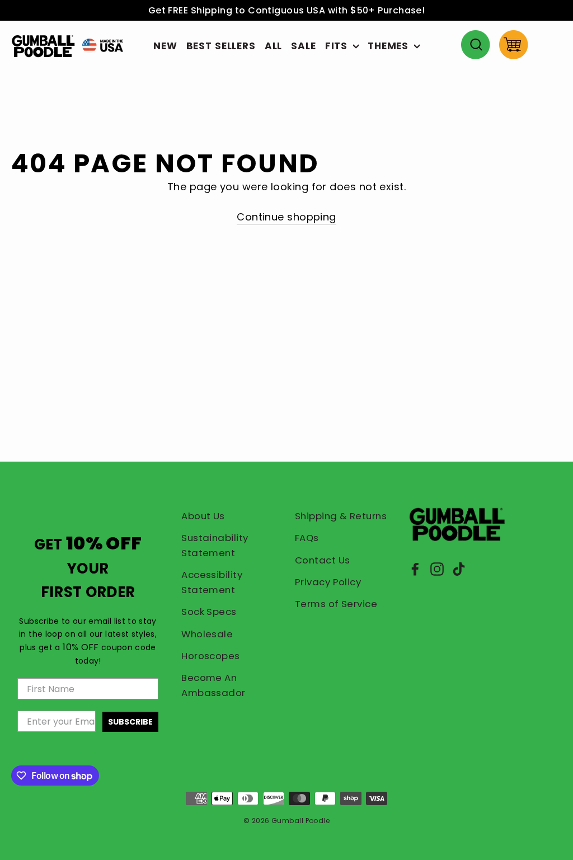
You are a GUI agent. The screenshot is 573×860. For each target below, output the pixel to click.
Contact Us (322, 560)
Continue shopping (286, 217)
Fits (337, 46)
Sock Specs (209, 611)
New (165, 46)
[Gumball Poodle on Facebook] (415, 569)
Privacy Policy (328, 582)
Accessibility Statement (211, 582)
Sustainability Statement (214, 545)
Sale (303, 46)
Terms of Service (336, 603)
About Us (203, 516)
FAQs (307, 537)
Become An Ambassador (213, 685)
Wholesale (207, 634)
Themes (389, 46)
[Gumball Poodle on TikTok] (459, 569)
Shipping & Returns (341, 516)
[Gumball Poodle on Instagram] (437, 569)
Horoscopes (210, 655)
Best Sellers (221, 46)
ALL (274, 46)
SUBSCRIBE (130, 721)
